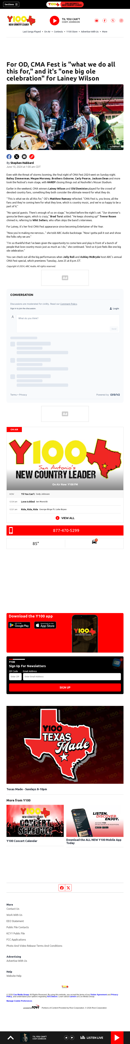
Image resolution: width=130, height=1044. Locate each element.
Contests (58, 31)
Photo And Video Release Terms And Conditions (34, 945)
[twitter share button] (16, 156)
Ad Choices (52, 996)
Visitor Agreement (98, 995)
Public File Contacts (17, 927)
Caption (114, 146)
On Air (47, 31)
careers (73, 996)
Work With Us (14, 914)
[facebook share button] (9, 156)
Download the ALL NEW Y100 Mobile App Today (93, 841)
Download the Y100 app (31, 616)
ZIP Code (13, 671)
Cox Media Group (21, 995)
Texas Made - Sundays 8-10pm (26, 789)
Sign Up (65, 687)
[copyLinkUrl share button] (31, 156)
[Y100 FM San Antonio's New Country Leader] (65, 4)
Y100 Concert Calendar (21, 840)
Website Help (13, 975)
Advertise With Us (90, 31)
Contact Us (12, 908)
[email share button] (24, 156)
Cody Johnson (71, 22)
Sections (9, 4)
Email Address (30, 671)
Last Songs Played (32, 31)
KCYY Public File (15, 933)
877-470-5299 (66, 530)
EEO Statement (15, 921)
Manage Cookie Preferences (19, 1001)
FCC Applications (16, 939)
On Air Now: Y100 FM (65, 484)
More (104, 31)
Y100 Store (72, 31)
